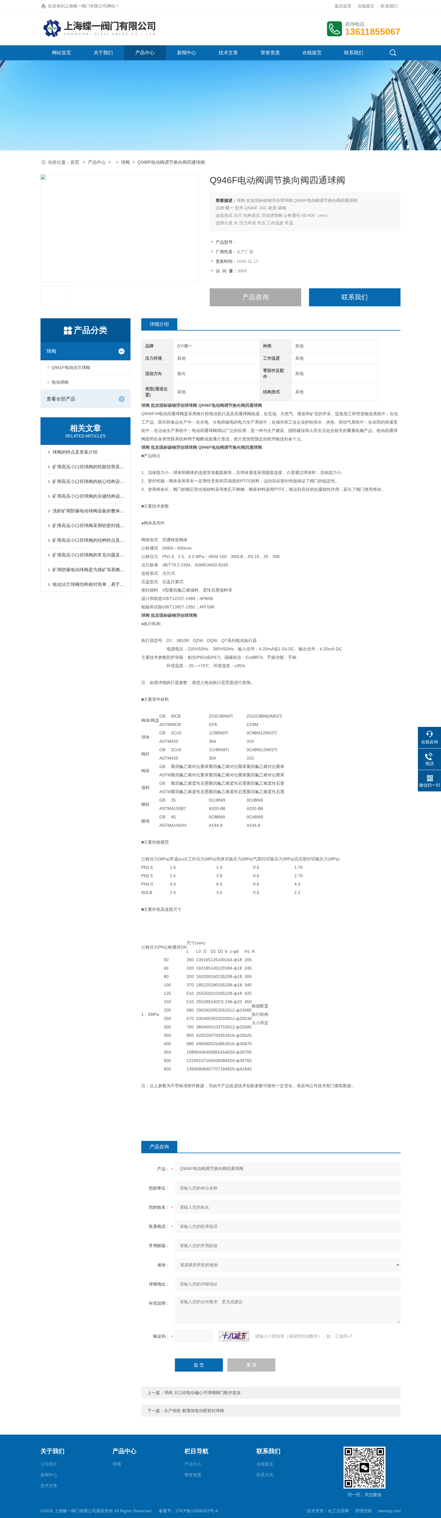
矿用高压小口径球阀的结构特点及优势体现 (88, 540)
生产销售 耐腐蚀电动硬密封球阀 (194, 1410)
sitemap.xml (389, 1510)
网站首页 (61, 52)
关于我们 (103, 52)
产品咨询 (255, 297)
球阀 (125, 162)
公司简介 (48, 1464)
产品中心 (144, 52)
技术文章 (228, 52)
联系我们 (389, 6)
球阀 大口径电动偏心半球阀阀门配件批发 (202, 1392)
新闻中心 (186, 52)
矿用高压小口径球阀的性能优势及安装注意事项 (88, 466)
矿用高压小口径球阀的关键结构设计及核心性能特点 (88, 496)
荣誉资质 (270, 52)
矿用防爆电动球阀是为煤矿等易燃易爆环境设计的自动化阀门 (88, 569)
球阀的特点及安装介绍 (75, 451)
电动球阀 (60, 382)
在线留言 (366, 6)
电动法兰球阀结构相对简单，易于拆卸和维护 (88, 584)
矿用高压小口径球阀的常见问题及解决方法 (88, 554)
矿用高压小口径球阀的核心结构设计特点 (88, 481)
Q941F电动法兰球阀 (71, 367)
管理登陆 (363, 1510)
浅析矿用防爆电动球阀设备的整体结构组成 (88, 510)
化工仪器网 (338, 1510)
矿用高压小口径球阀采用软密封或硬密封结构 (88, 525)
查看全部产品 (60, 398)
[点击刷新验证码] (234, 1336)
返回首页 (342, 6)
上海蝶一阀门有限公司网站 (90, 6)
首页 (75, 162)
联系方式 (264, 1474)
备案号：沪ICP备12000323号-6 (188, 1510)
